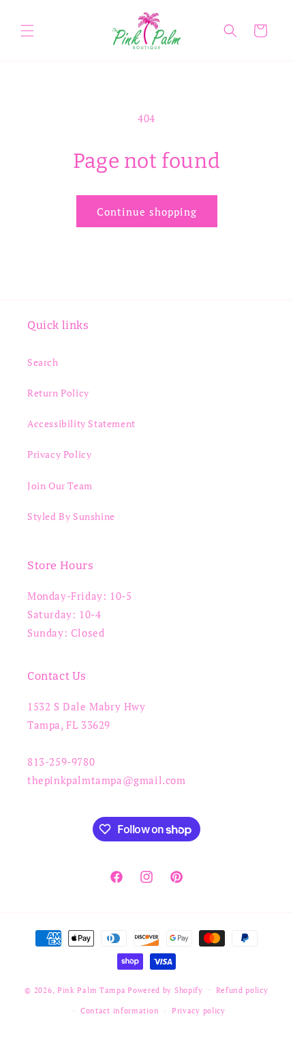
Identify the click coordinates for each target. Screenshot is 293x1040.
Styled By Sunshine (71, 516)
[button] (27, 31)
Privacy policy (199, 1010)
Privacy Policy (59, 454)
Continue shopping (147, 211)
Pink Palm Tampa (91, 989)
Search (43, 362)
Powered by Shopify (165, 989)
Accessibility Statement (81, 423)
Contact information (119, 1010)
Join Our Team (60, 485)
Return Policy (58, 392)
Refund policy (242, 990)
